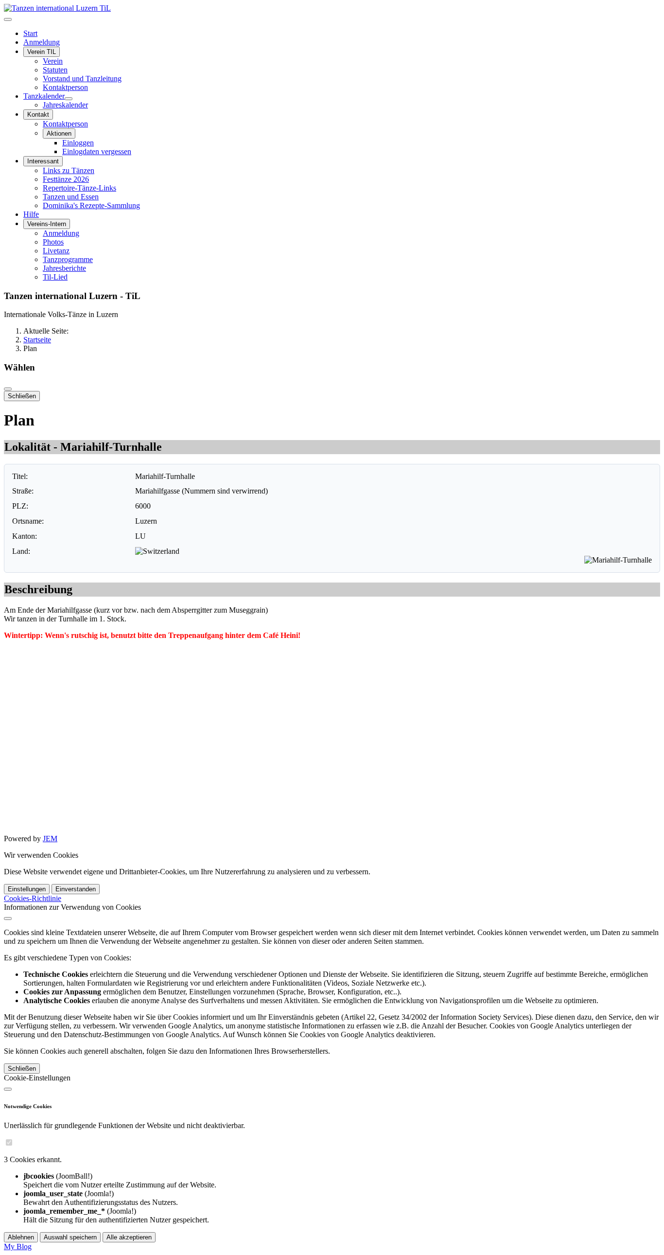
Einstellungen (27, 889)
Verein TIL (41, 51)
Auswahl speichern (70, 1237)
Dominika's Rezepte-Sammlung (91, 205)
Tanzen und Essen (71, 197)
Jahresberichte (64, 268)
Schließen (22, 396)
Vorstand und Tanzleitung (82, 78)
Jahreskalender (65, 105)
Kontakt (38, 114)
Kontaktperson (65, 87)
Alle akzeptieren (129, 1237)
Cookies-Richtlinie (32, 898)
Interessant (43, 161)
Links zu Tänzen (68, 170)
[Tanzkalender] (68, 98)
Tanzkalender (44, 96)
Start (30, 33)
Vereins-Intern (46, 224)
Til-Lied (55, 277)
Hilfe (31, 214)
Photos (53, 242)
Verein (53, 61)
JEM (50, 838)
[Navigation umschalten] (8, 19)
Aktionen (59, 133)
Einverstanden (75, 889)
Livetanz (56, 251)
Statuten (55, 70)
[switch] (9, 1142)
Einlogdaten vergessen (96, 151)
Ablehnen (21, 1237)
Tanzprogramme (68, 259)
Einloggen (78, 143)
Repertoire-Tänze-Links (79, 188)
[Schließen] (8, 389)
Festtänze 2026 (66, 179)
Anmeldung (41, 42)
